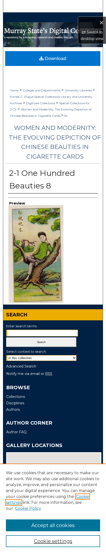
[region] (53, 508)
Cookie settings (53, 541)
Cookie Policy (28, 508)
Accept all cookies (53, 525)
